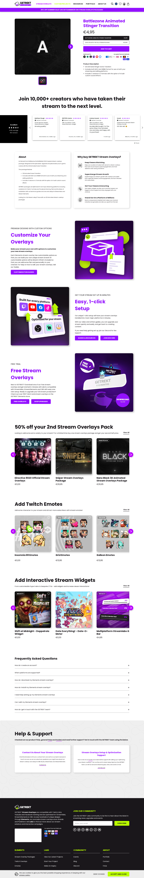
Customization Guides (24, 272)
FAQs (105, 866)
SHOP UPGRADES (41, 401)
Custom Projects (62, 4)
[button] (112, 4)
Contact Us (42, 765)
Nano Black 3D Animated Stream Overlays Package (112, 479)
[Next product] (70, 46)
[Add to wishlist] (48, 440)
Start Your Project (51, 861)
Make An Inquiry (50, 866)
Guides (90, 760)
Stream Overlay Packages (25, 857)
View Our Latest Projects (53, 857)
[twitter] (78, 829)
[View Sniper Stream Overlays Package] (74, 456)
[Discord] (99, 829)
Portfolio (90, 4)
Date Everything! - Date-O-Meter (72, 632)
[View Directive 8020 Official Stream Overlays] (33, 456)
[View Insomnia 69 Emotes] (33, 533)
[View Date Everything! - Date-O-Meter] (74, 609)
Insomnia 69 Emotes (26, 555)
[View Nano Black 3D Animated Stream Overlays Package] (115, 456)
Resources (78, 4)
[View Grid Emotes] (74, 533)
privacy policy (24, 875)
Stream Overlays (43, 4)
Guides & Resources (86, 338)
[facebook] (74, 829)
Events (76, 857)
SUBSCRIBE (121, 823)
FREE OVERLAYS (20, 401)
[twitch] (91, 829)
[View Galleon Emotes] (115, 533)
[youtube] (87, 829)
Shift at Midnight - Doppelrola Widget (32, 632)
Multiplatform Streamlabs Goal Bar (115, 632)
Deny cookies (99, 874)
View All (126, 433)
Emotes (18, 866)
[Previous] (13, 454)
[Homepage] (23, 4)
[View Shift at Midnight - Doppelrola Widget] (33, 609)
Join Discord (109, 338)
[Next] (130, 454)
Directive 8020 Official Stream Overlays (32, 479)
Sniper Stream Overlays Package (69, 479)
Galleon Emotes (106, 555)
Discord (76, 866)
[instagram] (83, 829)
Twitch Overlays (21, 861)
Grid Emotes (63, 555)
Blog (75, 861)
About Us (102, 4)
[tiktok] (95, 829)
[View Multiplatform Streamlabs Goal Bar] (115, 609)
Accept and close (119, 874)
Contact (106, 861)
